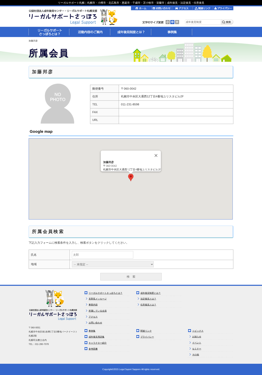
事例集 (92, 331)
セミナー (196, 348)
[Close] (156, 155)
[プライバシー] (223, 7)
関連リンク (146, 331)
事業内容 (93, 304)
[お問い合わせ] (161, 7)
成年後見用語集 (96, 337)
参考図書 (93, 349)
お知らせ (196, 336)
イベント (196, 342)
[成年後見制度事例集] (171, 31)
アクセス (93, 316)
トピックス (197, 331)
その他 (195, 354)
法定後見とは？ (148, 298)
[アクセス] (182, 7)
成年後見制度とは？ (150, 293)
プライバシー (147, 337)
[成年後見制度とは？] (131, 31)
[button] (130, 177)
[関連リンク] (202, 7)
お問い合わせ (95, 322)
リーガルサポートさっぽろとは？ (105, 293)
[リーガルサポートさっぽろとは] (49, 31)
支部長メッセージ (98, 298)
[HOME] (75, 17)
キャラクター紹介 (98, 343)
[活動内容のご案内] (90, 31)
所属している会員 (98, 311)
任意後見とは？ (148, 304)
